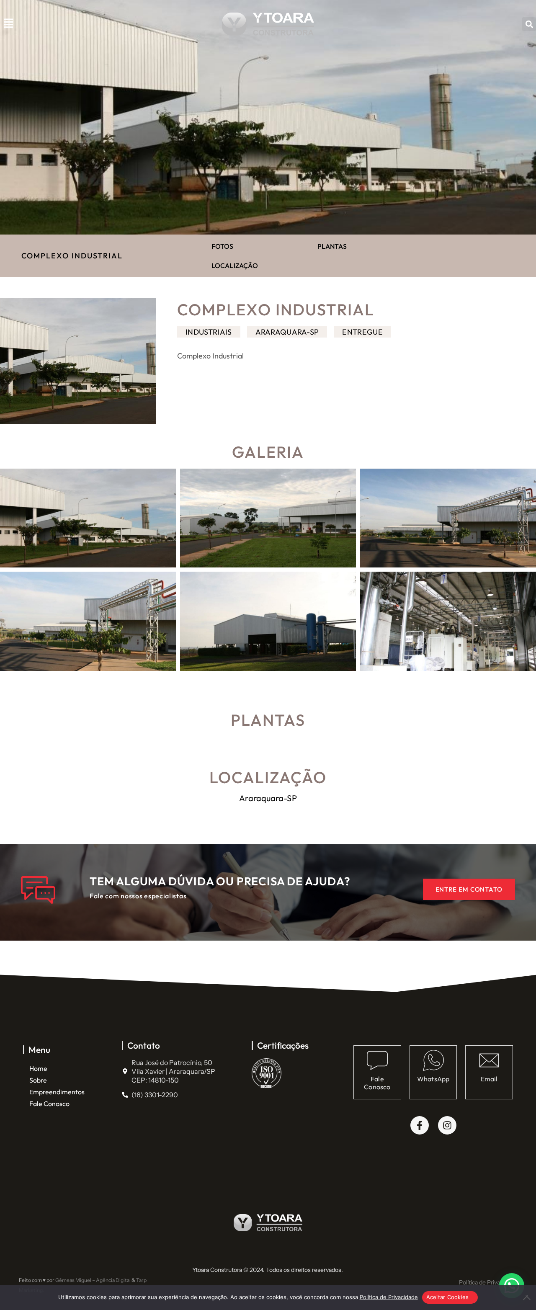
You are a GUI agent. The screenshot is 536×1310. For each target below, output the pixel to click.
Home (38, 1068)
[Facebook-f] (419, 1125)
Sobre (38, 1080)
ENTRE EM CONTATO (469, 889)
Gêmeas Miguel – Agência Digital (92, 1280)
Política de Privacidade (488, 1282)
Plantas (332, 246)
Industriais (209, 332)
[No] (525, 1297)
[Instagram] (447, 1125)
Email (489, 1079)
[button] (8, 24)
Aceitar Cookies (447, 1297)
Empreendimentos (57, 1092)
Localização (234, 265)
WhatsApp (433, 1079)
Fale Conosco (49, 1103)
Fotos (222, 246)
